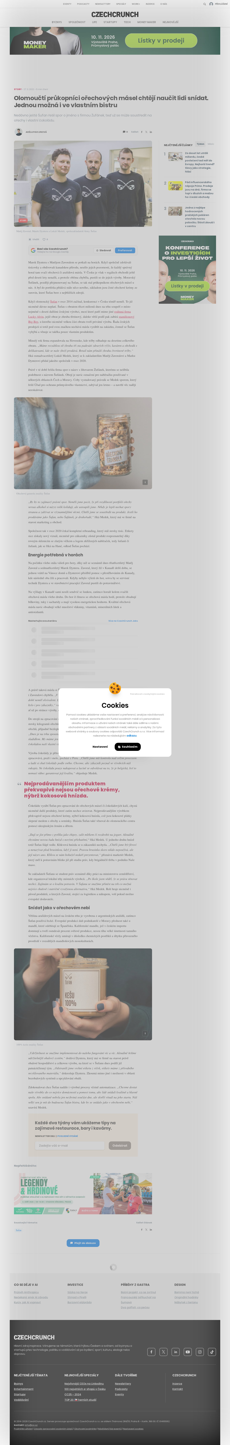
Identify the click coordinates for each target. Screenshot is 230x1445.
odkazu (132, 735)
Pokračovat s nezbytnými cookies (147, 694)
